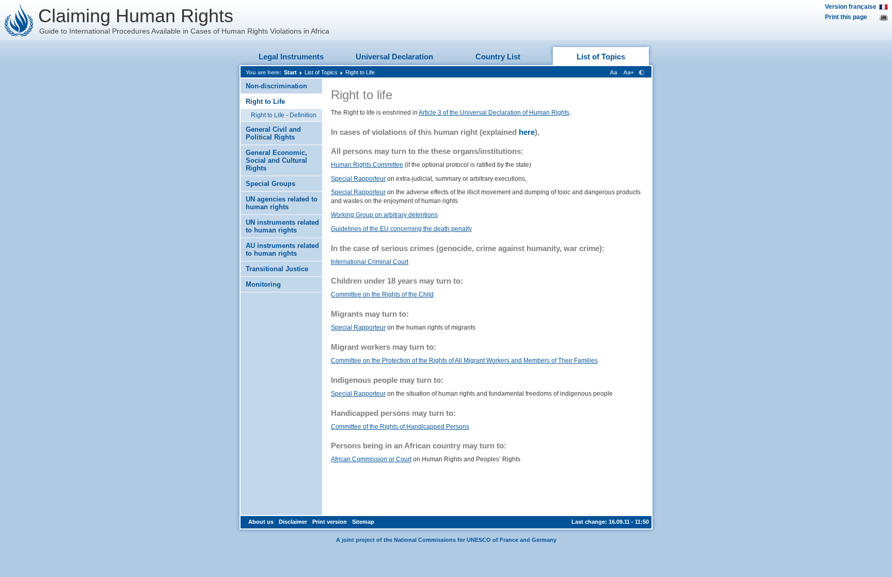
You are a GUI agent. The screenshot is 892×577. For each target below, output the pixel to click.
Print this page (846, 17)
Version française (851, 6)
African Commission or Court (371, 459)
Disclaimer (293, 522)
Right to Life (360, 72)
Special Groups (270, 184)
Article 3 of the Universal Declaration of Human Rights (494, 112)
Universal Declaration (394, 56)
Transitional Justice (277, 269)
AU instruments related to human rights (282, 249)
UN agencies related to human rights (281, 203)
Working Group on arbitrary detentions (384, 215)
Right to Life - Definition (283, 115)
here (527, 132)
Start (290, 72)
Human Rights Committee (367, 164)
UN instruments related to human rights (282, 226)
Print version (329, 522)
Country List (497, 56)
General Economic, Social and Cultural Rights (276, 160)
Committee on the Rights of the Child (382, 294)
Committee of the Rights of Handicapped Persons (400, 426)
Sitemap (363, 522)
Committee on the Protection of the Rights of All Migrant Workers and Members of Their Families (464, 360)
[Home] (19, 20)
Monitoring (263, 284)
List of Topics (601, 56)
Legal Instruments (291, 56)
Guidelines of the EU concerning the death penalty (401, 228)
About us (261, 522)
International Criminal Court (369, 262)
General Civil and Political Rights (273, 133)
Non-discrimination (276, 86)
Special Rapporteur (358, 178)
